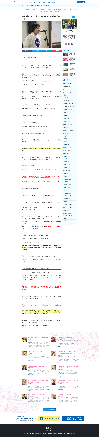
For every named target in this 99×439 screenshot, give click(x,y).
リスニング (68, 196)
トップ (24, 5)
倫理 (66, 156)
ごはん (65, 150)
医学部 (65, 9)
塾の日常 (66, 95)
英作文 (67, 176)
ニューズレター (68, 207)
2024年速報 (58, 9)
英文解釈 (67, 193)
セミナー (66, 170)
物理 (66, 144)
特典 (65, 218)
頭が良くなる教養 (68, 130)
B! (46, 50)
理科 (65, 133)
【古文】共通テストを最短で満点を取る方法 (72, 69)
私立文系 (57, 11)
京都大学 (35, 9)
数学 (65, 127)
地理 (66, 161)
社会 (65, 153)
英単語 (67, 182)
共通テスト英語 (69, 190)
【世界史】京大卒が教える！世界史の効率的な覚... (72, 54)
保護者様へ (59, 2)
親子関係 (66, 86)
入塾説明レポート (68, 106)
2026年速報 (42, 9)
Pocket (57, 50)
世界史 (67, 167)
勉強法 (65, 100)
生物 (66, 141)
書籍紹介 (48, 2)
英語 (65, 173)
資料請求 (73, 433)
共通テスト (67, 147)
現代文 (67, 121)
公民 (66, 159)
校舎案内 (53, 2)
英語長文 (67, 184)
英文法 (67, 187)
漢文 (66, 118)
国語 (65, 113)
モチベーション (68, 92)
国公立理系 (72, 9)
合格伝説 (30, 2)
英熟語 (67, 198)
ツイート (37, 50)
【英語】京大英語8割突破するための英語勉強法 (72, 59)
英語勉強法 (68, 179)
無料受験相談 (81, 2)
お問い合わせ (65, 2)
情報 (65, 221)
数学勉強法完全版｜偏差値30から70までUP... (72, 64)
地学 (66, 138)
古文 (66, 115)
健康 (65, 210)
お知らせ (66, 83)
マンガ (65, 89)
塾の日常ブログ (37, 2)
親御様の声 (50, 9)
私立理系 (50, 11)
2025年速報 (27, 9)
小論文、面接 (67, 204)
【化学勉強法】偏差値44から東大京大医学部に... (72, 74)
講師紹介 (43, 2)
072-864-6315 (26, 418)
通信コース (68, 103)
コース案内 (25, 2)
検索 (74, 16)
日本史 (67, 164)
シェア (27, 50)
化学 (66, 136)
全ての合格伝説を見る (49, 409)
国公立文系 (43, 11)
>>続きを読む (31, 347)
